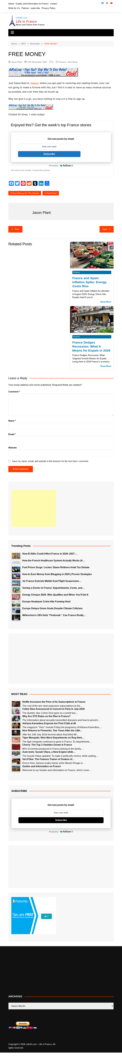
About (11, 3)
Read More (105, 302)
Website (12, 447)
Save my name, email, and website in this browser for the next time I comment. (50, 461)
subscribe (35, 8)
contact (53, 3)
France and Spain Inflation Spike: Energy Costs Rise (89, 282)
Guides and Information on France (32, 3)
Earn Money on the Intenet (25, 193)
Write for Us (14, 8)
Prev (17, 229)
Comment (14, 391)
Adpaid (34, 83)
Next (105, 229)
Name (12, 420)
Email (12, 434)
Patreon (25, 8)
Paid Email (52, 193)
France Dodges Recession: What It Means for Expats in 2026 (91, 346)
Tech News (72, 62)
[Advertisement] (33, 508)
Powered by (53, 165)
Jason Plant (16, 62)
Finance (62, 62)
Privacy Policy (48, 8)
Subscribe (49, 154)
